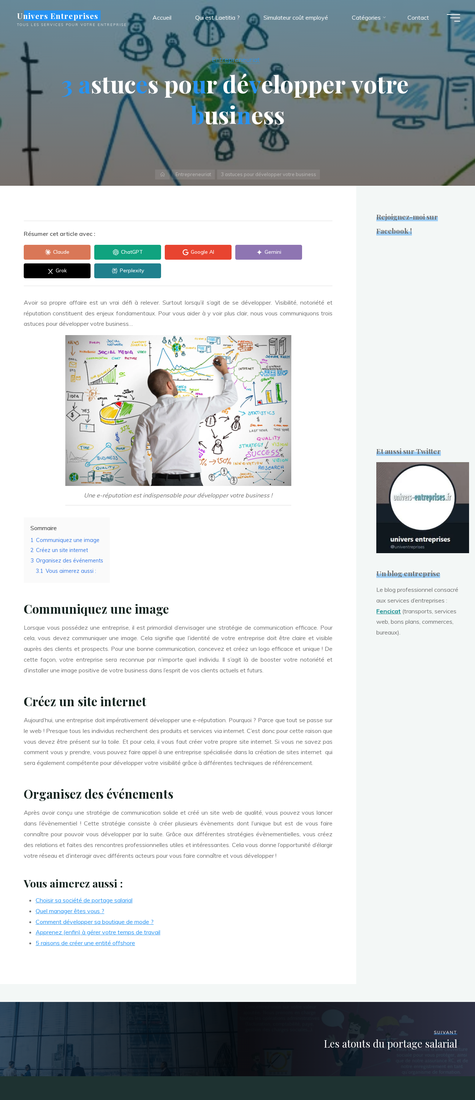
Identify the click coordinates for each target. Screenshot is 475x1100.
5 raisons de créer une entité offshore (85, 943)
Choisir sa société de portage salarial (84, 900)
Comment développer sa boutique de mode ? (95, 921)
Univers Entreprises (57, 15)
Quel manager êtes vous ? (70, 911)
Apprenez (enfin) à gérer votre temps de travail (98, 932)
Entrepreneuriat (236, 59)
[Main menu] (453, 18)
